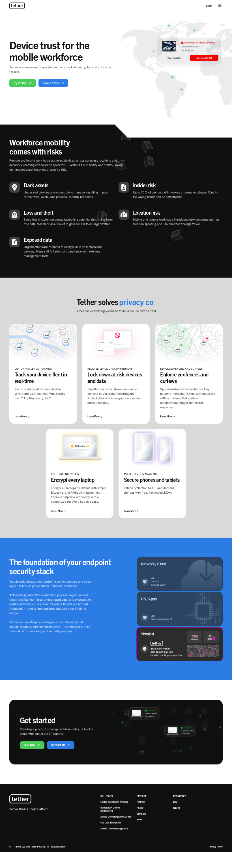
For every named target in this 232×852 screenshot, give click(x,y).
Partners (141, 801)
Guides (176, 807)
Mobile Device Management (114, 828)
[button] (219, 5)
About (140, 819)
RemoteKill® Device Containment (110, 809)
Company (141, 813)
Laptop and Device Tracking (114, 801)
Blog (175, 801)
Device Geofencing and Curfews (116, 816)
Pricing (140, 807)
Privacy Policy (216, 846)
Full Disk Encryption (110, 822)
